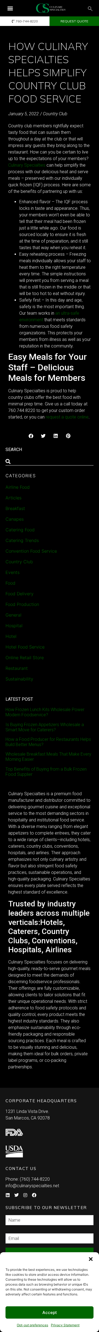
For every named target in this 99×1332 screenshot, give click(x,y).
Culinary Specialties (26, 165)
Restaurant (17, 668)
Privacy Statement (65, 1325)
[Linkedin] (8, 1195)
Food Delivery (20, 593)
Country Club (55, 113)
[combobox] (50, 461)
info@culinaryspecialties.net (32, 1185)
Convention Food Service (31, 551)
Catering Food (20, 529)
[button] (91, 1259)
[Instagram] (25, 1195)
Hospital (14, 625)
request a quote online (67, 417)
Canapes (15, 519)
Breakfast (15, 508)
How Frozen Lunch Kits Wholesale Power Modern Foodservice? (45, 712)
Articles (13, 497)
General (13, 615)
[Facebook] (34, 1195)
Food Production (22, 604)
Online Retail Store (25, 657)
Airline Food (18, 487)
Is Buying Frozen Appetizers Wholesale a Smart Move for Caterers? (45, 727)
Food (10, 583)
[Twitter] (16, 1195)
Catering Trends (22, 540)
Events (13, 572)
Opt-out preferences (32, 1325)
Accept (49, 1312)
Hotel (11, 636)
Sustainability (19, 679)
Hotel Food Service (25, 647)
